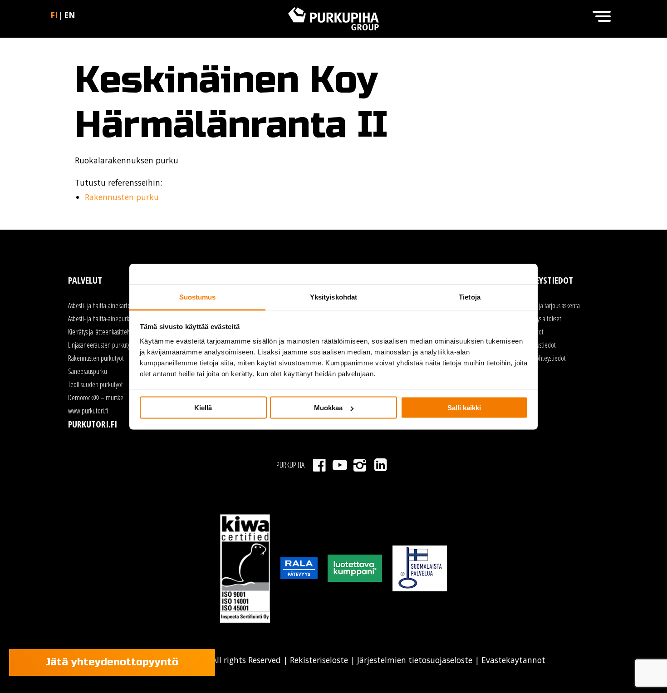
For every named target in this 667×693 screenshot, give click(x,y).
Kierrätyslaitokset (541, 319)
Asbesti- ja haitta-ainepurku (100, 319)
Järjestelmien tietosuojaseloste (414, 659)
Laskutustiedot (539, 345)
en (69, 15)
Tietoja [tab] (470, 296)
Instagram (360, 465)
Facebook (319, 465)
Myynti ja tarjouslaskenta (551, 305)
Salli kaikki (464, 408)
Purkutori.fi (92, 424)
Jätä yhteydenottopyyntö (112, 662)
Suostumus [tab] (197, 296)
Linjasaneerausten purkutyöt (101, 345)
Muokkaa (328, 408)
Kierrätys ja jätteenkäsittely (99, 332)
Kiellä (203, 408)
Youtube (339, 465)
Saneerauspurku (87, 371)
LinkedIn (380, 465)
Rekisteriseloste (319, 659)
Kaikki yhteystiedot (544, 358)
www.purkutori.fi (88, 411)
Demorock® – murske (95, 398)
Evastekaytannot (512, 659)
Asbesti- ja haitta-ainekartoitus (103, 305)
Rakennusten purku (122, 197)
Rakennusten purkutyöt (96, 358)
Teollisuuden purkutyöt (95, 384)
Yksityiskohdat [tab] (333, 296)
